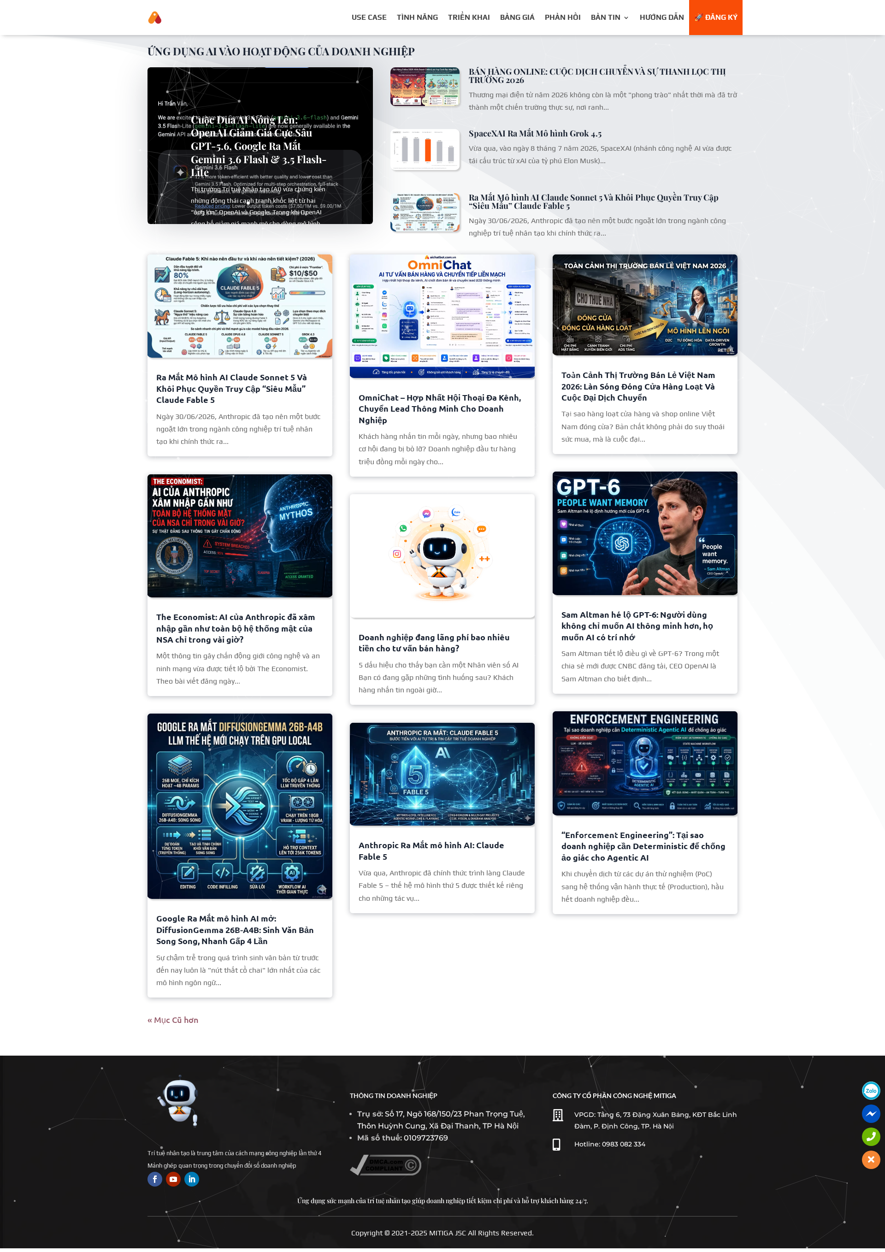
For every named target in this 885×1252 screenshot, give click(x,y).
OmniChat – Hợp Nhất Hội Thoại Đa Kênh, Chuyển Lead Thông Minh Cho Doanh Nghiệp (440, 408)
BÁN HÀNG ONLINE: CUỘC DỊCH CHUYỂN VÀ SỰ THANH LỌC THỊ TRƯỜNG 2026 (597, 75)
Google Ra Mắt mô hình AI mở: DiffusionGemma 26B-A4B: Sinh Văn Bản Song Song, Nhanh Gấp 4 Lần (235, 929)
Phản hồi (563, 17)
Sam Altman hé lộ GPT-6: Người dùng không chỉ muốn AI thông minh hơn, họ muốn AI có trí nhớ (637, 625)
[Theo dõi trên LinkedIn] (191, 1179)
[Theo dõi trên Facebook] (155, 1179)
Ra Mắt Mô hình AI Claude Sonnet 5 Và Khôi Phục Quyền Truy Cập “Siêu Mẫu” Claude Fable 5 (594, 201)
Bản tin (605, 17)
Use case (369, 17)
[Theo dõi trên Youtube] (173, 1179)
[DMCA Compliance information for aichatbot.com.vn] (385, 1173)
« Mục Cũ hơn (173, 1019)
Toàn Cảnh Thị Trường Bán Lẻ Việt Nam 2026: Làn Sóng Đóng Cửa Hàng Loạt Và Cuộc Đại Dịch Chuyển (638, 385)
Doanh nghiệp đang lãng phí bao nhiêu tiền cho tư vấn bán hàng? (434, 642)
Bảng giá (517, 17)
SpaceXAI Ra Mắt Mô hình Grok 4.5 (535, 133)
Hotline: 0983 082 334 (609, 1144)
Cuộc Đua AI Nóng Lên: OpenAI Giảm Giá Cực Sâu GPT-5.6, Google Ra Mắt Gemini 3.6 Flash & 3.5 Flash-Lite (259, 145)
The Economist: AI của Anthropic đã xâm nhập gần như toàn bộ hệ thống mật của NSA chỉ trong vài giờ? (235, 627)
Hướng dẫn (662, 17)
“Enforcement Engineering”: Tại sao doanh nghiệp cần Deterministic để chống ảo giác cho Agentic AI (643, 845)
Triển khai (469, 17)
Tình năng (417, 17)
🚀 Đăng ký (716, 17)
